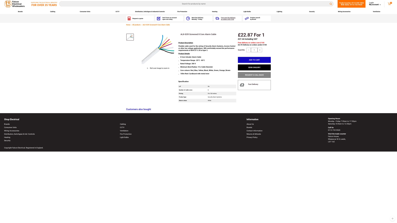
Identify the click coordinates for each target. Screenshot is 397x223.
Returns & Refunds (254, 134)
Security (312, 11)
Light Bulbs (247, 11)
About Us (250, 124)
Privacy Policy (252, 137)
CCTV (117, 11)
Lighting (279, 11)
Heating (214, 11)
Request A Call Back (254, 75)
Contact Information (254, 131)
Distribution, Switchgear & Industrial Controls (150, 11)
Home (128, 25)
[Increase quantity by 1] (260, 50)
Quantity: (241, 50)
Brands (20, 11)
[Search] (330, 3)
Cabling (52, 11)
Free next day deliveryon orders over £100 (228, 18)
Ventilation (376, 11)
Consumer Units (85, 11)
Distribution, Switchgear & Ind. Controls (19, 134)
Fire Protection (182, 11)
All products (136, 25)
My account (374, 4)
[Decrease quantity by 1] (248, 50)
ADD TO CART (254, 60)
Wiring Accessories (344, 11)
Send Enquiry (254, 67)
